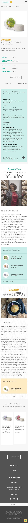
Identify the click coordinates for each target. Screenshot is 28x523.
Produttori (14, 480)
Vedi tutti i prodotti (8, 281)
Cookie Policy (14, 494)
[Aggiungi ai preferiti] (7, 437)
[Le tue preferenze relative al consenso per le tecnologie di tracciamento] (25, 520)
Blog (14, 472)
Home (6, 6)
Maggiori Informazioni (10, 158)
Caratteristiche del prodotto (12, 92)
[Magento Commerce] (6, 2)
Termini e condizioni (14, 489)
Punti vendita (14, 482)
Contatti (14, 470)
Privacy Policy (14, 492)
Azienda (14, 468)
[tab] (14, 93)
